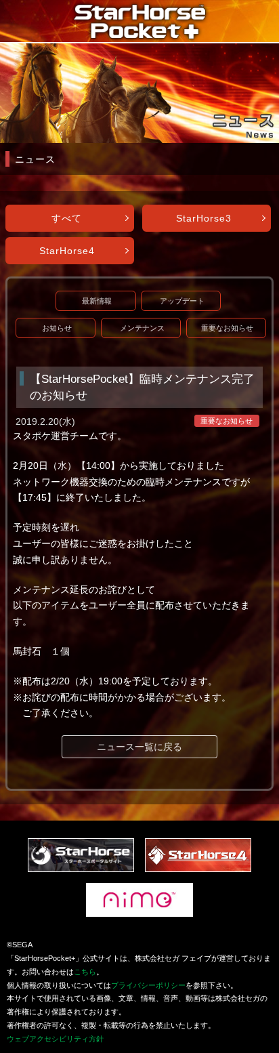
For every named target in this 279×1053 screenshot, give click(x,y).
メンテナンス (142, 328)
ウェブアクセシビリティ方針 (55, 1039)
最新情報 (97, 301)
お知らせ (57, 328)
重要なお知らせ (227, 328)
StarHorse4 (67, 250)
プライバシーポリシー (148, 985)
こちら (85, 972)
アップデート (182, 301)
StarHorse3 (204, 218)
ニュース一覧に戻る (139, 746)
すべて (66, 218)
